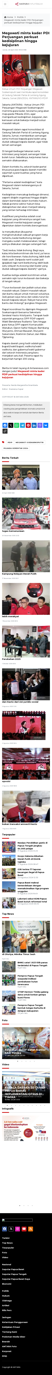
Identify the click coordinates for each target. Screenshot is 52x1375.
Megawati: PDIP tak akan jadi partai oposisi (22, 780)
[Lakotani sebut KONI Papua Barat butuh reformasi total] (9, 902)
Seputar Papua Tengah (14, 1274)
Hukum (6, 1296)
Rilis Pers (7, 1310)
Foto (4, 1020)
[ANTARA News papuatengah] (29, 4)
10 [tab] (44, 1105)
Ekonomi (6, 1284)
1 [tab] (17, 1061)
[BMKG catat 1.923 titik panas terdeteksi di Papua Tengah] (9, 966)
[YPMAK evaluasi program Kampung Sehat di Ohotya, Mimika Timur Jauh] (26, 936)
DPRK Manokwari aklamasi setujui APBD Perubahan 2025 (24, 657)
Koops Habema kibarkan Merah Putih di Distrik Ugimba (30, 859)
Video (5, 1064)
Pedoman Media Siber (13, 1337)
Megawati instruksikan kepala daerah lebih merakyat (23, 615)
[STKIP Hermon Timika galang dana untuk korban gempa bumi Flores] (9, 996)
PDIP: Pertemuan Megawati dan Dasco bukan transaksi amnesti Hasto (23, 822)
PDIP (10, 442)
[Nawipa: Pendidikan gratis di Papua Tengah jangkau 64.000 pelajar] (9, 846)
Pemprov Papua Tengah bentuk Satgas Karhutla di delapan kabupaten (31, 1008)
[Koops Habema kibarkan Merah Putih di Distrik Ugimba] (9, 860)
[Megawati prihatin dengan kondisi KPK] (23, 725)
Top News (8, 914)
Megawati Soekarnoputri (30, 442)
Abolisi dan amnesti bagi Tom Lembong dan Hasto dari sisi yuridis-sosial (24, 700)
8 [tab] (36, 1105)
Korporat (6, 1351)
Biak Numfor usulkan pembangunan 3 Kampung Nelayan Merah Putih (23, 572)
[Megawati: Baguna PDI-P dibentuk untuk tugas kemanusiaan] (26, 513)
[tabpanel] (26, 1043)
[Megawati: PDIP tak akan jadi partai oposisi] (26, 763)
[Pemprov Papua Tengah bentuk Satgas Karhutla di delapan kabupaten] (9, 1009)
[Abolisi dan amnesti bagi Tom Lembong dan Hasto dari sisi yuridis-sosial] (26, 684)
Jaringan (6, 1317)
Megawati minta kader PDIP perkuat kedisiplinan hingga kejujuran (23, 374)
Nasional (6, 1264)
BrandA (6, 1341)
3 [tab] (26, 1061)
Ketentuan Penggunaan (15, 1322)
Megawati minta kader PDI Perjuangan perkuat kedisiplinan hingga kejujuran (23, 21)
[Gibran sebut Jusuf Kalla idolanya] (21, 477)
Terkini (5, 1238)
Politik (20, 17)
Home (10, 17)
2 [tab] (22, 1061)
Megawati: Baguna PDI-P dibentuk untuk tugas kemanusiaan (24, 529)
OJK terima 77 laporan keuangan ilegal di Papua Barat (31, 872)
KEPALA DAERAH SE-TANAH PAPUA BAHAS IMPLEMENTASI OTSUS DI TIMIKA (25, 1092)
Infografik (8, 1108)
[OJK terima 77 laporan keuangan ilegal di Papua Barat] (9, 873)
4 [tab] (30, 1061)
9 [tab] (40, 1105)
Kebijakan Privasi (11, 1327)
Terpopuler (8, 834)
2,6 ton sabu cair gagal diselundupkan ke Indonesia (24, 1195)
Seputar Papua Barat (13, 1269)
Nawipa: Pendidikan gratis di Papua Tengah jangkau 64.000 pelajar (32, 846)
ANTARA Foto (9, 1346)
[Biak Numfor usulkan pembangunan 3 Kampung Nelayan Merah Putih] (26, 556)
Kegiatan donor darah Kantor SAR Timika (25, 1051)
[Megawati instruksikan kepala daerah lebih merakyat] (26, 598)
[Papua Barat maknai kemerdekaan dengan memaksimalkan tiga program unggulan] (9, 886)
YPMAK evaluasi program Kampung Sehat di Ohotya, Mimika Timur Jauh (25, 953)
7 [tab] (32, 1105)
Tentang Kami (9, 1332)
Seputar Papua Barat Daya (16, 1279)
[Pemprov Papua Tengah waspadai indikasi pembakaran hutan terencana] (9, 980)
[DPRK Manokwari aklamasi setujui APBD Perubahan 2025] (26, 641)
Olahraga (7, 1300)
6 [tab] (28, 1105)
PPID (4, 1356)
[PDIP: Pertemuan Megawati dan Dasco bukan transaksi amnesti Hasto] (26, 806)
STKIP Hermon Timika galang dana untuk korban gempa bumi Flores (33, 995)
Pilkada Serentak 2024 (16, 448)
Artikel (5, 1305)
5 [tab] (34, 1061)
